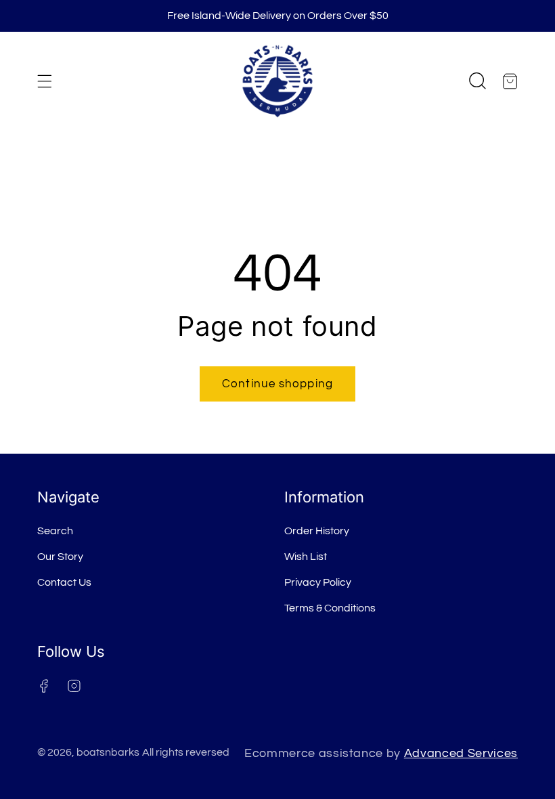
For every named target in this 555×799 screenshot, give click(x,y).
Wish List (305, 556)
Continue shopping (277, 383)
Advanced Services (461, 754)
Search (55, 530)
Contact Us (64, 582)
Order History (316, 530)
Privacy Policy (317, 582)
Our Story (60, 556)
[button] (44, 81)
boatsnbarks (107, 752)
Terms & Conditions (330, 608)
